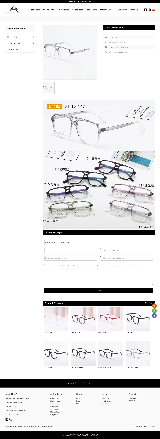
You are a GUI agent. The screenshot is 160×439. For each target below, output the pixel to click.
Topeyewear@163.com (18, 410)
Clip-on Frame (49, 10)
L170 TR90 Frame (50, 367)
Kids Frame (64, 10)
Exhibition (79, 398)
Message (131, 400)
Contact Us (113, 37)
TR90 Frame (91, 10)
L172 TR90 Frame (104, 367)
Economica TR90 (15, 43)
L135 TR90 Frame (77, 333)
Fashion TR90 (14, 49)
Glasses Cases (106, 10)
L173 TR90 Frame (132, 367)
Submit (98, 290)
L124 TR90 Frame (50, 333)
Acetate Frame (33, 10)
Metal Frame (77, 10)
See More (148, 303)
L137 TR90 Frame (104, 333)
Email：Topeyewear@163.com (119, 47)
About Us (134, 10)
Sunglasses (122, 10)
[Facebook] (145, 9)
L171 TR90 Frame (77, 367)
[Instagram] (149, 9)
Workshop (105, 404)
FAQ (77, 404)
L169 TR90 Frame (132, 333)
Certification (106, 401)
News (78, 401)
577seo (152, 426)
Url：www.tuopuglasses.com (119, 52)
